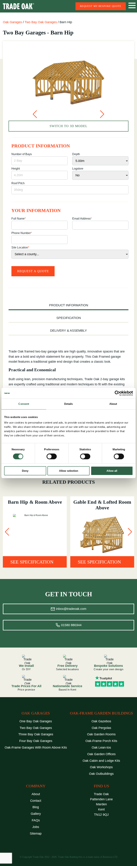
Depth (76, 154)
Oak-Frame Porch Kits (101, 741)
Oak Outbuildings (101, 774)
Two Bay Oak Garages (41, 22)
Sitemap (36, 833)
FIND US (101, 786)
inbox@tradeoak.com (71, 609)
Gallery (36, 813)
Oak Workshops (101, 767)
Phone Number (21, 233)
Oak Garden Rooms (101, 734)
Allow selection (68, 470)
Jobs (35, 827)
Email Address (82, 218)
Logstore (77, 168)
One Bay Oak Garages (35, 721)
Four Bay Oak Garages (35, 741)
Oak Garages (12, 22)
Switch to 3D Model (68, 126)
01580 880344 (71, 625)
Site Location (20, 247)
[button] (34, 114)
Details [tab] (68, 403)
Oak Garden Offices (101, 754)
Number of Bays (21, 154)
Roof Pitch (18, 183)
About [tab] (113, 403)
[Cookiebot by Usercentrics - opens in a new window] (117, 393)
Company (35, 786)
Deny (25, 470)
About (36, 794)
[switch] (52, 456)
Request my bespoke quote (100, 6)
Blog (35, 807)
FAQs (36, 820)
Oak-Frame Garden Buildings (101, 713)
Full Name (18, 218)
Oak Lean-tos (101, 747)
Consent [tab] (23, 403)
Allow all (111, 470)
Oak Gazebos (101, 721)
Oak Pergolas (101, 728)
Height (15, 168)
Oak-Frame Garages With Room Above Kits (36, 747)
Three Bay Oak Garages (35, 734)
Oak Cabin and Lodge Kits (101, 760)
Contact (35, 800)
